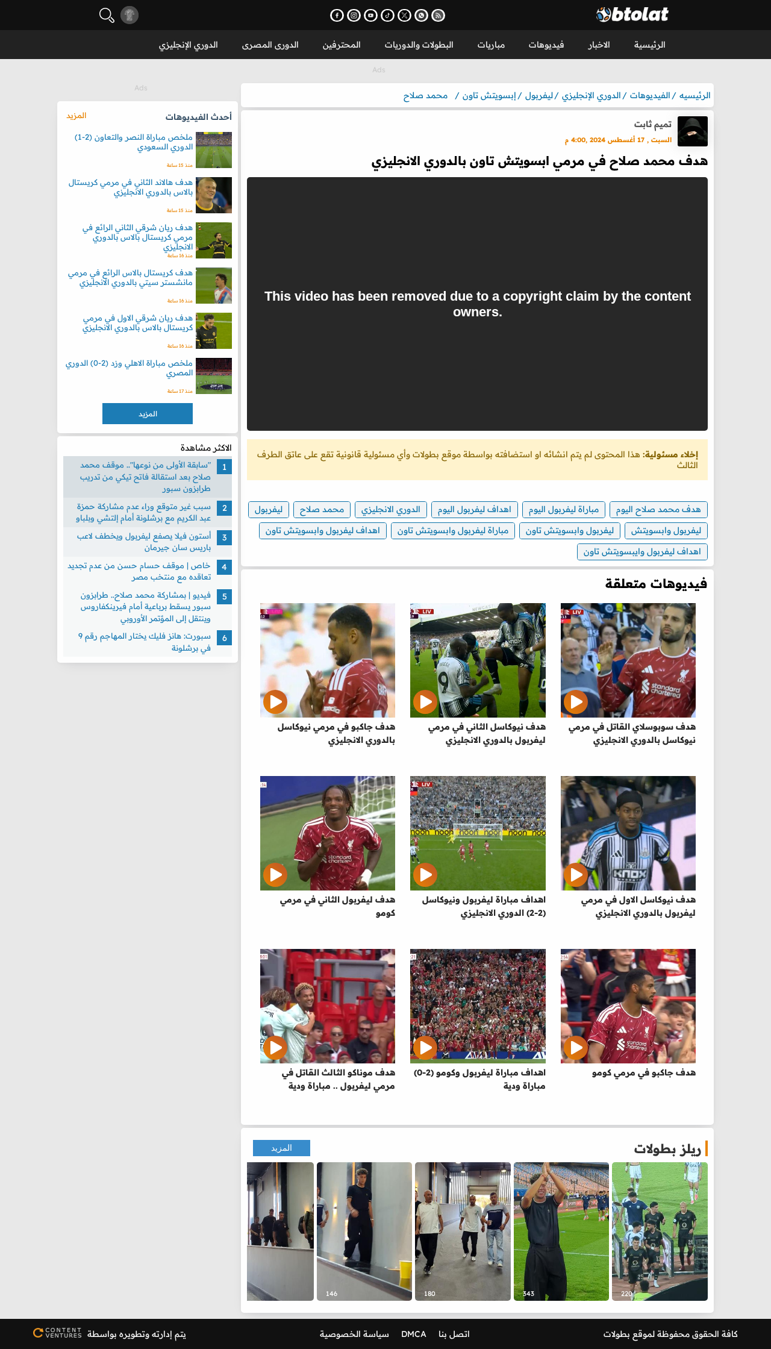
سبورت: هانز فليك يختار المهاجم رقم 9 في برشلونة (144, 642)
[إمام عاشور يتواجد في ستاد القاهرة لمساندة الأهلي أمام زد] (365, 1231)
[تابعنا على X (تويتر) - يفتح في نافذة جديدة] (404, 15)
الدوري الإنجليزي (188, 44)
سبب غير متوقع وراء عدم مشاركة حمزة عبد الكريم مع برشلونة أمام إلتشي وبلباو (143, 512)
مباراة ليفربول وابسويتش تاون (453, 530)
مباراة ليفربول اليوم (564, 509)
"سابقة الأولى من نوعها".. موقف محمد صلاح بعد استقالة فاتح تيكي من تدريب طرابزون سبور (145, 476)
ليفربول (268, 509)
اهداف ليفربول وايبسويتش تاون (642, 551)
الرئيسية (650, 44)
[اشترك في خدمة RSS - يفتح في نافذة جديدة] (438, 15)
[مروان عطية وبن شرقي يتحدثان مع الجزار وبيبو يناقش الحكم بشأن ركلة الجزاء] (660, 1231)
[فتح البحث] (106, 15)
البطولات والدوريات (419, 44)
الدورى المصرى (270, 44)
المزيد (281, 1148)
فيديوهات (546, 44)
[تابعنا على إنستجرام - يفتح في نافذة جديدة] (354, 15)
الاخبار (599, 44)
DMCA (413, 1334)
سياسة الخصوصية (354, 1334)
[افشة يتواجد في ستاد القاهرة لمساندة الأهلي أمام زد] (463, 1231)
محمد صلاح (322, 509)
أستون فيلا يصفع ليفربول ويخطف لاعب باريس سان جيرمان (144, 541)
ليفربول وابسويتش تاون (570, 530)
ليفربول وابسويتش (666, 530)
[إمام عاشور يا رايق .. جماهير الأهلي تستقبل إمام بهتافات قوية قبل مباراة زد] (562, 1231)
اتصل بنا (454, 1334)
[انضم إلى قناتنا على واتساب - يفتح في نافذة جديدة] (421, 15)
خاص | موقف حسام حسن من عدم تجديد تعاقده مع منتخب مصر (139, 571)
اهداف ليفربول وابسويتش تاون (323, 530)
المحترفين (342, 44)
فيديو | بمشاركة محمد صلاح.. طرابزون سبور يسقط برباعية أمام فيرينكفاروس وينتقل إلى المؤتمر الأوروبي (146, 606)
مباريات (491, 44)
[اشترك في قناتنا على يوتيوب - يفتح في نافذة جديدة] (371, 15)
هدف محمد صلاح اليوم (658, 509)
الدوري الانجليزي (390, 509)
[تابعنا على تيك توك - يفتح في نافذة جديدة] (388, 15)
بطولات (617, 1334)
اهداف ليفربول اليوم (474, 509)
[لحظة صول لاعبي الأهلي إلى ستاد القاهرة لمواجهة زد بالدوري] (266, 1231)
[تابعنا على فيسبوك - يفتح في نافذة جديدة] (337, 15)
